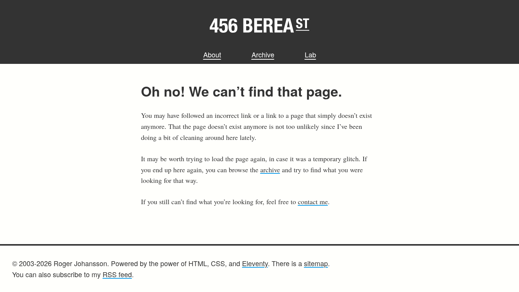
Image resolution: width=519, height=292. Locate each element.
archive (270, 169)
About (212, 54)
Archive (263, 54)
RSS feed (117, 274)
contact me (313, 201)
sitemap (316, 263)
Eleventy (255, 263)
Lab (310, 54)
